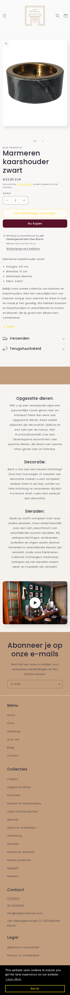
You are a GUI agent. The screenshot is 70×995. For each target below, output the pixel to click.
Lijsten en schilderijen (21, 827)
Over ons (13, 739)
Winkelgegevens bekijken (23, 248)
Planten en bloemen (21, 852)
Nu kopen (35, 223)
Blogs (10, 747)
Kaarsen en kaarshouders (24, 803)
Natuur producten (19, 860)
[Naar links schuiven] (27, 141)
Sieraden (13, 844)
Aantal (7, 193)
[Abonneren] (59, 684)
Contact (12, 755)
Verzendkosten (25, 184)
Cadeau (12, 779)
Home (11, 715)
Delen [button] (11, 326)
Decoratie (13, 795)
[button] (4, 16)
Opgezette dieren (19, 787)
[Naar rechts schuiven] (43, 141)
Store (10, 723)
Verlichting (14, 835)
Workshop (13, 731)
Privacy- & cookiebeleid (23, 955)
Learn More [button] (13, 979)
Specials (12, 819)
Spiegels (12, 868)
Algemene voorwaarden (23, 947)
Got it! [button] (35, 988)
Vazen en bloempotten (22, 811)
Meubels (12, 876)
